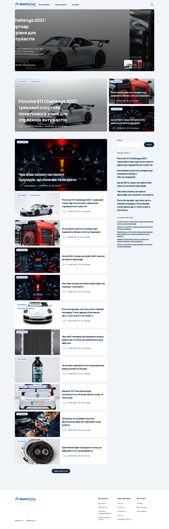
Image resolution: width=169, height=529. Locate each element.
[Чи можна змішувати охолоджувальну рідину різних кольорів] (37, 369)
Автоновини (22, 82)
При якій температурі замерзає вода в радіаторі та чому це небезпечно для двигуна (135, 234)
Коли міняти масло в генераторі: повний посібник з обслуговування (135, 174)
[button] (152, 4)
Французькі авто (44, 390)
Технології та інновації (26, 308)
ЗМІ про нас (30, 520)
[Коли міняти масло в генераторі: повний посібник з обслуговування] (84, 40)
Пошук (120, 140)
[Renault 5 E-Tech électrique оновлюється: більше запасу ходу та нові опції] (37, 397)
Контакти (18, 520)
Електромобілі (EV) (37, 387)
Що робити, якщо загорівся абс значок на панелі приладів (134, 184)
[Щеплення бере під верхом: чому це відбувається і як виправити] (37, 451)
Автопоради (22, 12)
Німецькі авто (36, 82)
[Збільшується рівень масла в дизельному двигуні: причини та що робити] (37, 424)
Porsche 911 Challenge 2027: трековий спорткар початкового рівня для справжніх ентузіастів (135, 161)
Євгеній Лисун (122, 221)
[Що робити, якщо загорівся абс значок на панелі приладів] (131, 118)
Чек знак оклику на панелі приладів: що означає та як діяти (135, 193)
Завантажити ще (61, 471)
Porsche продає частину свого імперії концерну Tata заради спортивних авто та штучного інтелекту (134, 205)
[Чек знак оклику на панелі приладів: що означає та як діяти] (61, 165)
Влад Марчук (122, 232)
